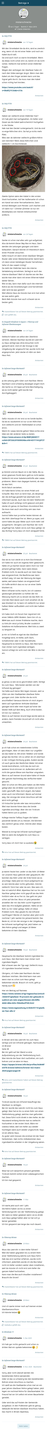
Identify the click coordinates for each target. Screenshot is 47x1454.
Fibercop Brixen (10, 1237)
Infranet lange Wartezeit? (14, 368)
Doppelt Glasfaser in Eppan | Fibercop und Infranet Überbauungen (20, 323)
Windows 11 (9, 1332)
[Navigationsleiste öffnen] (2, 3)
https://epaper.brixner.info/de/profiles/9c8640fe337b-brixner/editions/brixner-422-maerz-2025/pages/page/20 (23, 1067)
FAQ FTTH (8, 36)
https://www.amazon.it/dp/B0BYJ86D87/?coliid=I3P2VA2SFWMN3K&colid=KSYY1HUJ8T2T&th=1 (23, 440)
